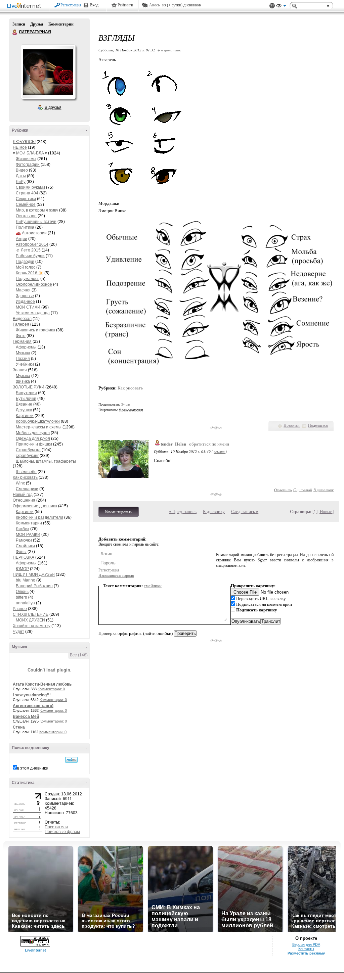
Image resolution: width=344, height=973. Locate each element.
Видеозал (22, 318)
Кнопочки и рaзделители (39, 517)
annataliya (25, 603)
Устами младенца (33, 313)
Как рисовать (25, 477)
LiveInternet (25, 6)
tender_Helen (173, 444)
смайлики (153, 585)
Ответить (283, 489)
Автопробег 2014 (32, 244)
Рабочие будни (30, 255)
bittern (21, 597)
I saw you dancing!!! (32, 695)
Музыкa (23, 353)
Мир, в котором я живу (37, 210)
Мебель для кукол (33, 432)
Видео (22, 170)
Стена (19, 727)
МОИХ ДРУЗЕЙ (30, 620)
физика (23, 381)
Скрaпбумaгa (28, 450)
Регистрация (70, 5)
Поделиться (318, 425)
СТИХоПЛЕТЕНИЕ (30, 614)
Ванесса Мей (26, 716)
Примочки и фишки (34, 444)
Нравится (292, 425)
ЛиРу (21, 181)
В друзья (53, 107)
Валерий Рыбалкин (34, 586)
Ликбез (22, 528)
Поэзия (23, 358)
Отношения (24, 500)
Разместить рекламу (306, 953)
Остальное (26, 216)
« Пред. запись (183, 511)
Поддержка (272, 6)
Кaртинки (25, 415)
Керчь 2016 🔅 (29, 273)
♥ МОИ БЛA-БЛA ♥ (30, 153)
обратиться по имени (209, 444)
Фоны (21, 551)
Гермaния (22, 341)
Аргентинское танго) (33, 705)
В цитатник (323, 489)
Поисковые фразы (62, 831)
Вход (94, 5)
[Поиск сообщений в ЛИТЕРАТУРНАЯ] (71, 760)
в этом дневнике (32, 768)
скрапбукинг (27, 455)
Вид (281, 6)
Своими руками (30, 187)
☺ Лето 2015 (28, 250)
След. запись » (244, 511)
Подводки (25, 261)
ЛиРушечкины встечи (36, 221)
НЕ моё (20, 147)
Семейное (26, 204)
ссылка (219, 451)
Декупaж (24, 410)
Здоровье (25, 295)
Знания (20, 370)
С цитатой (302, 489)
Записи (18, 24)
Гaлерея (21, 324)
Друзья (36, 24)
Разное (20, 608)
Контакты (306, 949)
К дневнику (214, 511)
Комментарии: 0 (51, 689)
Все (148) (79, 655)
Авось (154, 5)
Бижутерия (26, 392)
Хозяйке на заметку (31, 625)
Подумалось (27, 278)
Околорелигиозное (34, 284)
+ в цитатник (169, 49)
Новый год (23, 494)
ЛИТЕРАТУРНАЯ (15, 32)
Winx (20, 483)
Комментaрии (29, 523)
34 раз (125, 404)
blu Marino (25, 580)
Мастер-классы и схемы (38, 427)
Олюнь (22, 591)
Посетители (56, 827)
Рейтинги (125, 5)
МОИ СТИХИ (28, 307)
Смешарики (27, 488)
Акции (21, 238)
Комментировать (118, 512)
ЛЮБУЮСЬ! (24, 141)
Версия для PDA (306, 944)
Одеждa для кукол (33, 438)
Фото (21, 335)
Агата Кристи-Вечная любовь (42, 684)
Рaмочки (24, 540)
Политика (25, 227)
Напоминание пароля (116, 575)
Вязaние (24, 404)
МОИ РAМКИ (28, 534)
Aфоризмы (26, 347)
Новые (326, 511)
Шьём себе (26, 471)
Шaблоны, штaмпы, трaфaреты (46, 461)
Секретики (26, 198)
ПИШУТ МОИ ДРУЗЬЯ (34, 574)
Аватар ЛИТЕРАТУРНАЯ (48, 72)
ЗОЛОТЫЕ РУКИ (28, 387)
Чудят (18, 631)
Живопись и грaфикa (35, 330)
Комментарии (61, 24)
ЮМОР (22, 568)
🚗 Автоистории (31, 233)
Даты (21, 176)
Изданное (25, 301)
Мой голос (25, 267)
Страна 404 (27, 193)
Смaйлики (25, 546)
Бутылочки (26, 398)
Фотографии (28, 164)
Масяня (23, 290)
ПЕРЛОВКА (23, 557)
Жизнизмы (26, 158)
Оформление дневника (35, 506)
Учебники (25, 364)
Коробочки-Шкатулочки (38, 421)
